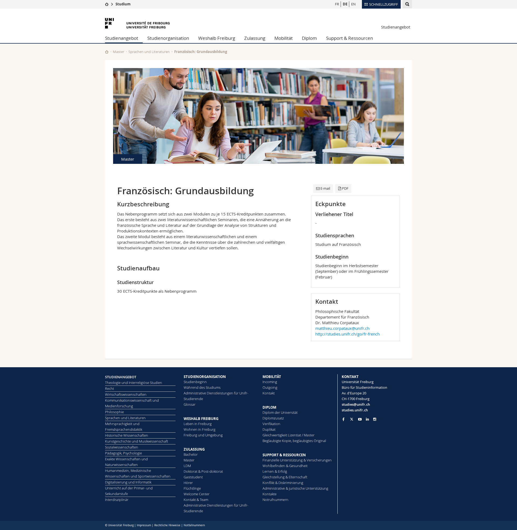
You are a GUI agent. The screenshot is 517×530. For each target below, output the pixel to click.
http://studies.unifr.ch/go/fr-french (347, 334)
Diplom (309, 38)
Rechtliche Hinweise (167, 525)
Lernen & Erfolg (275, 471)
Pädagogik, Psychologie (123, 453)
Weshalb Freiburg (216, 38)
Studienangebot (395, 27)
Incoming (270, 381)
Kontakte (270, 494)
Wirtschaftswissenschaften (125, 394)
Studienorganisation (168, 38)
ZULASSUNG (194, 449)
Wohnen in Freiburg (199, 429)
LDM (187, 465)
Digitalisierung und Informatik (128, 482)
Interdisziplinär (116, 499)
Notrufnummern (275, 499)
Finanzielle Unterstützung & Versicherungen (297, 460)
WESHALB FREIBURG (201, 418)
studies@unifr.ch (356, 404)
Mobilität (283, 38)
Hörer (188, 482)
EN (353, 4)
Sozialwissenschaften (121, 447)
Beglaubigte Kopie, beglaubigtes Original (294, 440)
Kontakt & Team (196, 499)
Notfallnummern (194, 525)
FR (337, 4)
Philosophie (114, 411)
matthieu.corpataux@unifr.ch (342, 328)
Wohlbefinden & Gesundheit (285, 465)
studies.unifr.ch (355, 410)
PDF (345, 188)
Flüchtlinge (192, 488)
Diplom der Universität (280, 412)
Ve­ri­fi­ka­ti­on (271, 423)
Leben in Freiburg (198, 423)
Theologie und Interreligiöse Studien (133, 382)
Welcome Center (196, 494)
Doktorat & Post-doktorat (203, 471)
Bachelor (191, 454)
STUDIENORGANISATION (205, 376)
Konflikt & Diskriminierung (283, 482)
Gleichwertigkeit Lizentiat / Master (289, 435)
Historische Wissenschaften (126, 435)
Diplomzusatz (273, 418)
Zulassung (254, 38)
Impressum (144, 525)
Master (118, 51)
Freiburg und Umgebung (203, 435)
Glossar (189, 404)
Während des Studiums (202, 387)
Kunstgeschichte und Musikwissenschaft (136, 441)
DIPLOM (269, 407)
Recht (109, 388)
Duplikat (269, 429)
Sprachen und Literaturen (149, 51)
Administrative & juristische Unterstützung (295, 488)
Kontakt (269, 393)
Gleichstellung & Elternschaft (285, 477)
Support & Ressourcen (349, 38)
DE (345, 4)
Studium (123, 4)
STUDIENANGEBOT (120, 376)
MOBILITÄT (272, 376)
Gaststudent (193, 477)
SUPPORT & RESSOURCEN (284, 455)
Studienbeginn (195, 381)
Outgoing (270, 387)
